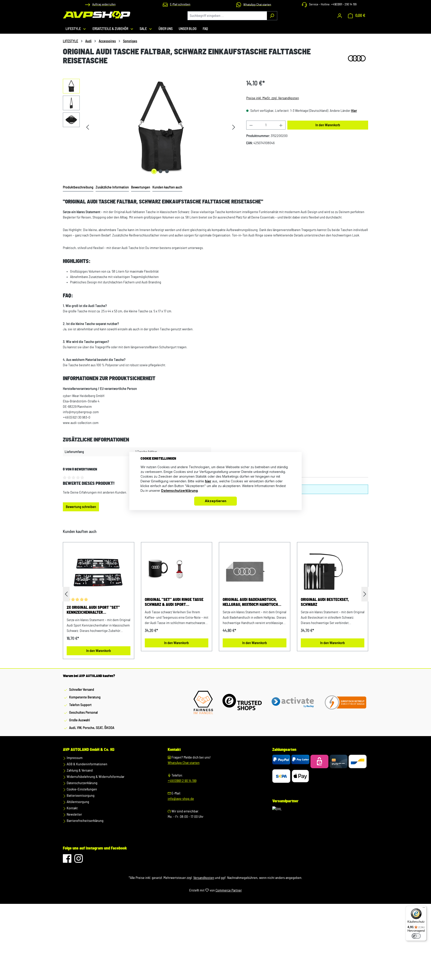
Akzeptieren (215, 501)
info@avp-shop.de (181, 799)
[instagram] (78, 861)
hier (208, 481)
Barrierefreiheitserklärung (84, 821)
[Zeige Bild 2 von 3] (160, 171)
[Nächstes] (233, 127)
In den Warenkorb (327, 125)
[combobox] (227, 15)
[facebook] (67, 861)
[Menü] (424, 908)
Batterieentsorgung (80, 795)
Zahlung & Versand (79, 770)
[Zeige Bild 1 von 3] (154, 171)
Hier (354, 111)
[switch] (416, 936)
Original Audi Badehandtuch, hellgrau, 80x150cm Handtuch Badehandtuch (250, 602)
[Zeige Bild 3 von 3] (167, 171)
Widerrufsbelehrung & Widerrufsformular (95, 777)
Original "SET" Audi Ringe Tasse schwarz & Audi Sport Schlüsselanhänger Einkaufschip (174, 602)
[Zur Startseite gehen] (96, 14)
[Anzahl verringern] (251, 125)
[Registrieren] (339, 16)
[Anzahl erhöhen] (281, 125)
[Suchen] (272, 15)
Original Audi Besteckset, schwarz (325, 602)
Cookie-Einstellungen (81, 789)
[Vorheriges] (87, 127)
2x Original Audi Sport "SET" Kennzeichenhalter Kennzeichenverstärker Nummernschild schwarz (93, 610)
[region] (150, 127)
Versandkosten (203, 878)
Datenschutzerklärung (81, 783)
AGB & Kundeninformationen (86, 764)
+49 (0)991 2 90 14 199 (182, 781)
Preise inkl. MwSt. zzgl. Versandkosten (272, 98)
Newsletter (74, 814)
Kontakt (72, 808)
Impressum (74, 758)
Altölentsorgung (77, 802)
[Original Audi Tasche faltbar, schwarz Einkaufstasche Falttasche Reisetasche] (160, 127)
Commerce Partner (229, 890)
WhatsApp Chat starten (184, 763)
